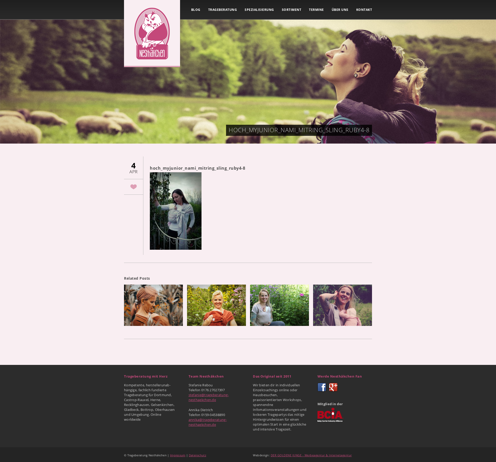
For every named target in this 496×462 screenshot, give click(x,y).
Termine (316, 9)
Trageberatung (222, 9)
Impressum (177, 455)
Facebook (321, 387)
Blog (195, 9)
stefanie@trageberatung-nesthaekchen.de (209, 397)
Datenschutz (197, 455)
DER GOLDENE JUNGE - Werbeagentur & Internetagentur (311, 455)
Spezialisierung (259, 9)
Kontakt (364, 9)
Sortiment (291, 9)
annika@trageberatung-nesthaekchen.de (208, 422)
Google (333, 387)
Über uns (340, 9)
